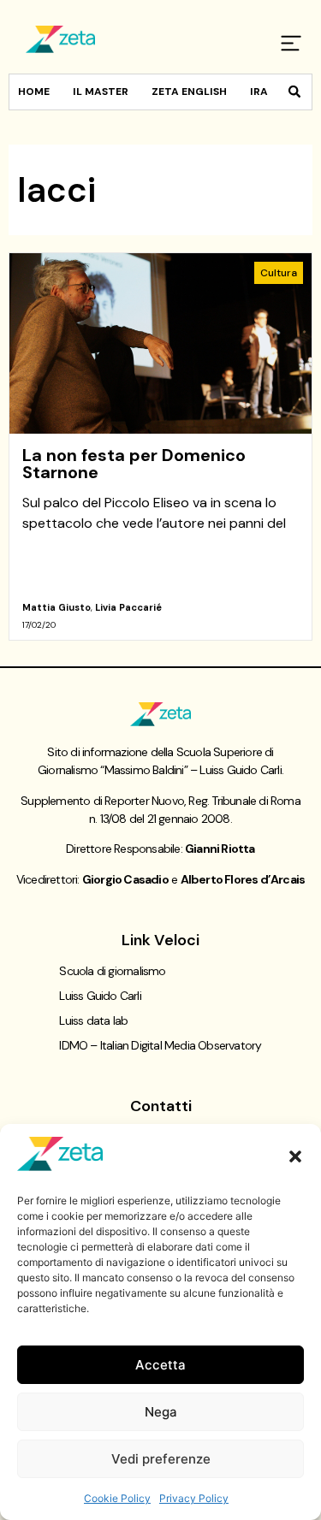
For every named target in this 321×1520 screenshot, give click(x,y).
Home (34, 91)
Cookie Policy (117, 1498)
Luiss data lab (93, 1020)
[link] (160, 446)
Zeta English (189, 91)
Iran (263, 91)
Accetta (160, 1365)
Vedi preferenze (161, 1459)
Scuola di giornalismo (112, 971)
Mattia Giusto (56, 607)
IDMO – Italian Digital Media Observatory (160, 1045)
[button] (295, 1156)
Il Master (100, 91)
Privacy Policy (194, 1498)
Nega (161, 1412)
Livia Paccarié (128, 607)
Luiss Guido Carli (99, 995)
